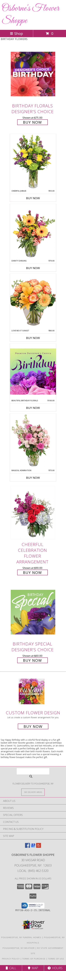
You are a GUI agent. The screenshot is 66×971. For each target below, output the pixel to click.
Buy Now (32, 122)
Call (12, 968)
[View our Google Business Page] (33, 847)
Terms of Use (56, 958)
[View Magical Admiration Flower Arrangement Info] (33, 441)
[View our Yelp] (38, 847)
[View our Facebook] (27, 847)
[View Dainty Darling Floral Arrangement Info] (33, 231)
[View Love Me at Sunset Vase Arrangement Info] (33, 301)
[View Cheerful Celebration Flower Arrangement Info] (33, 512)
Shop (18, 33)
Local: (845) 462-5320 (33, 871)
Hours (56, 968)
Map (34, 968)
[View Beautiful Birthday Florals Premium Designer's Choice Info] (33, 371)
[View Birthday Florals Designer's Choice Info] (33, 73)
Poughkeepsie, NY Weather (19, 948)
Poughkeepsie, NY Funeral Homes (21, 937)
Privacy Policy (11, 958)
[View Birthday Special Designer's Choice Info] (33, 612)
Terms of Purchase (33, 958)
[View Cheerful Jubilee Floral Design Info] (33, 161)
